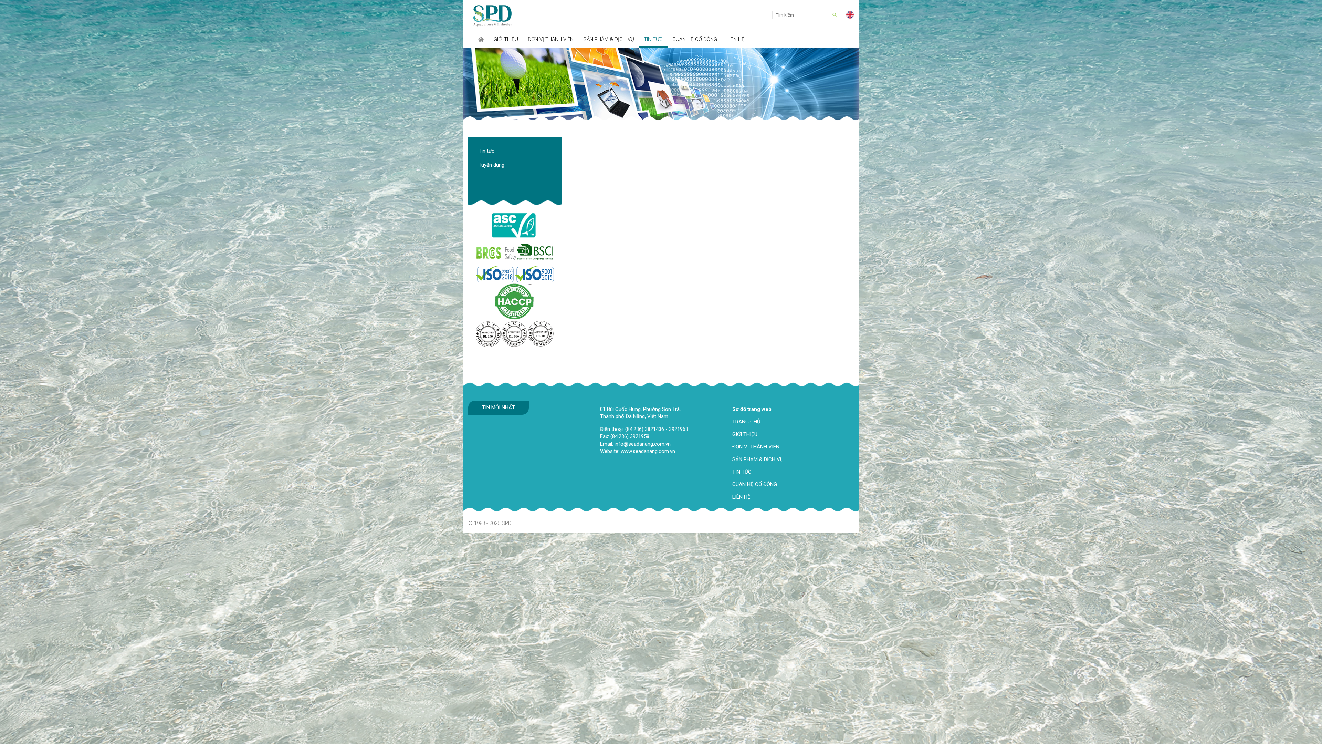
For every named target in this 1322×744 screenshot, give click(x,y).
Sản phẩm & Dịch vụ (608, 39)
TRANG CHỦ (746, 421)
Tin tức (653, 39)
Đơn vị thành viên (551, 39)
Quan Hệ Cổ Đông (694, 39)
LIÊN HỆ (741, 497)
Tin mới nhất (498, 407)
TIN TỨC (742, 472)
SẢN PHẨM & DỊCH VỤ (758, 459)
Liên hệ (736, 39)
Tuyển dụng (491, 165)
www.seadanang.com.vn (648, 451)
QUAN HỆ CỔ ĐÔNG (754, 484)
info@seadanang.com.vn (643, 444)
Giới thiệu (506, 39)
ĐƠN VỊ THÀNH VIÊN (755, 447)
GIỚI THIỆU (744, 434)
